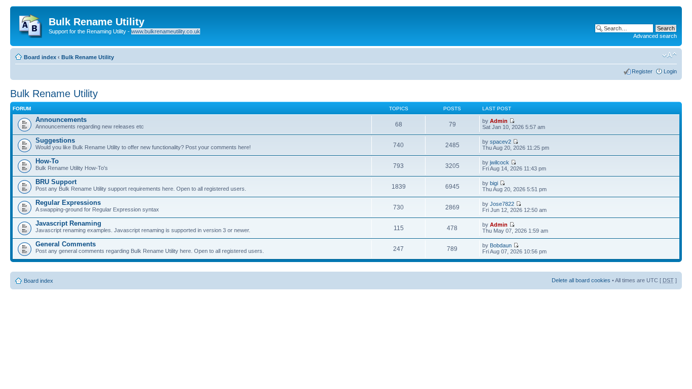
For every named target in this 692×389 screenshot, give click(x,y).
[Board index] (31, 24)
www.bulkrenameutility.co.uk (165, 31)
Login (670, 71)
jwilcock (499, 162)
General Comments (65, 244)
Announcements (61, 119)
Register (642, 71)
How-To (47, 161)
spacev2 (500, 142)
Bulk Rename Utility (87, 57)
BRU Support (55, 182)
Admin (499, 121)
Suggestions (55, 140)
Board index (40, 57)
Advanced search (655, 36)
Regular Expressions (68, 202)
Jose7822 (502, 204)
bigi (494, 183)
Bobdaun (501, 245)
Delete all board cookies (581, 280)
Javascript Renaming (68, 223)
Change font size (669, 55)
